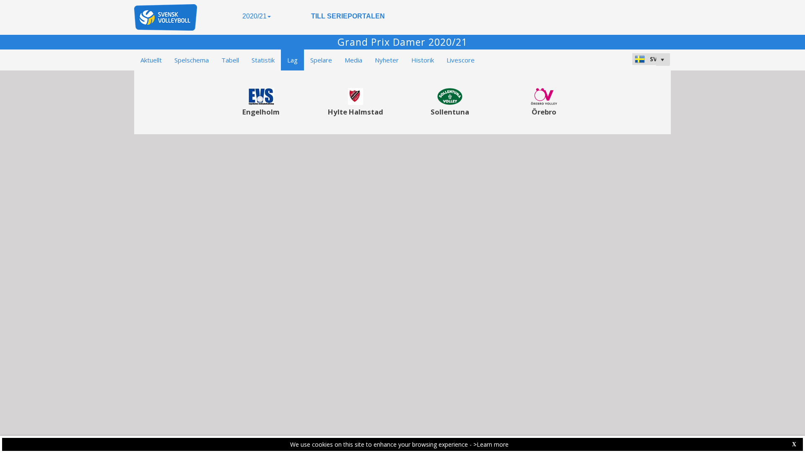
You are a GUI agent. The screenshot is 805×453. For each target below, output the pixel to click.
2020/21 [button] (254, 16)
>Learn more (491, 444)
